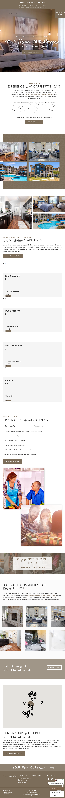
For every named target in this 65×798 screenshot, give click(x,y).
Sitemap (32, 795)
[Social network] (30, 790)
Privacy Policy (26, 794)
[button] (35, 698)
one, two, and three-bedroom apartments (41, 595)
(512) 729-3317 (24, 779)
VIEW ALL (8, 296)
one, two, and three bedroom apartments (39, 95)
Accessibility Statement (35, 794)
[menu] (4, 18)
